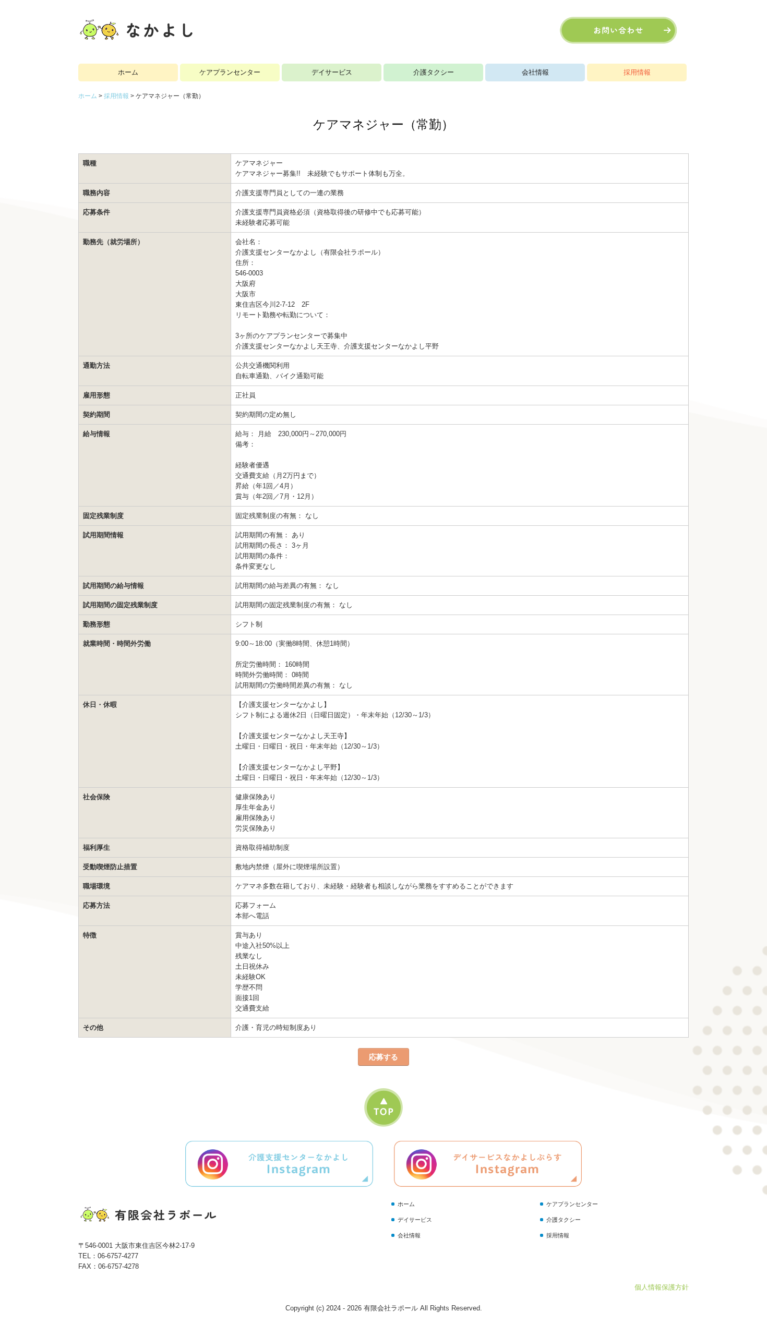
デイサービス (331, 72)
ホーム (128, 72)
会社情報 (535, 72)
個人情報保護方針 (661, 1287)
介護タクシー (433, 72)
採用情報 (637, 72)
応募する (383, 1057)
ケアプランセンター (229, 72)
